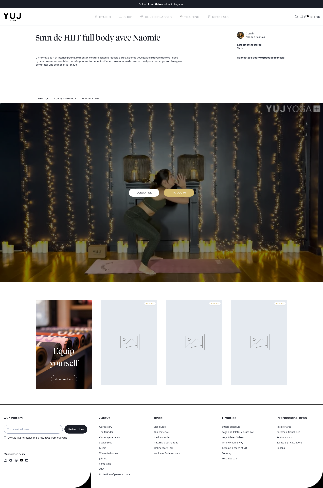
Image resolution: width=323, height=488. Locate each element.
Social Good (105, 442)
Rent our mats (285, 437)
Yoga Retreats (230, 458)
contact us (105, 463)
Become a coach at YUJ (234, 448)
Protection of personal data (114, 474)
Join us (103, 458)
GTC (101, 469)
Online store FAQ (163, 448)
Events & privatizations (289, 442)
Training (226, 453)
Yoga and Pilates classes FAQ (238, 432)
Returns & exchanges (166, 442)
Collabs (281, 448)
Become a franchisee (288, 432)
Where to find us (108, 453)
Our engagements (109, 437)
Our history (105, 426)
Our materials (162, 432)
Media (102, 448)
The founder (106, 432)
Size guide (160, 426)
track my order (162, 437)
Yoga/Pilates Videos (233, 437)
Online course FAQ (232, 442)
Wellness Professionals (167, 453)
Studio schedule (231, 426)
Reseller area (284, 426)
